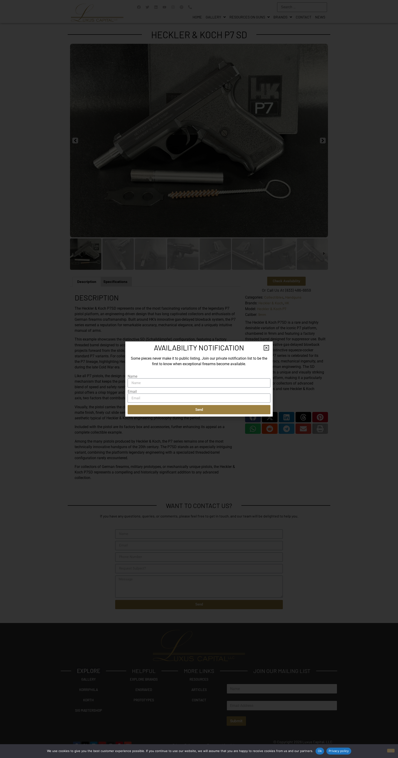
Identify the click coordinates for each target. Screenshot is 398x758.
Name (132, 376)
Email (132, 392)
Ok (320, 751)
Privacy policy (339, 751)
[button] (266, 348)
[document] (199, 379)
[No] (391, 750)
